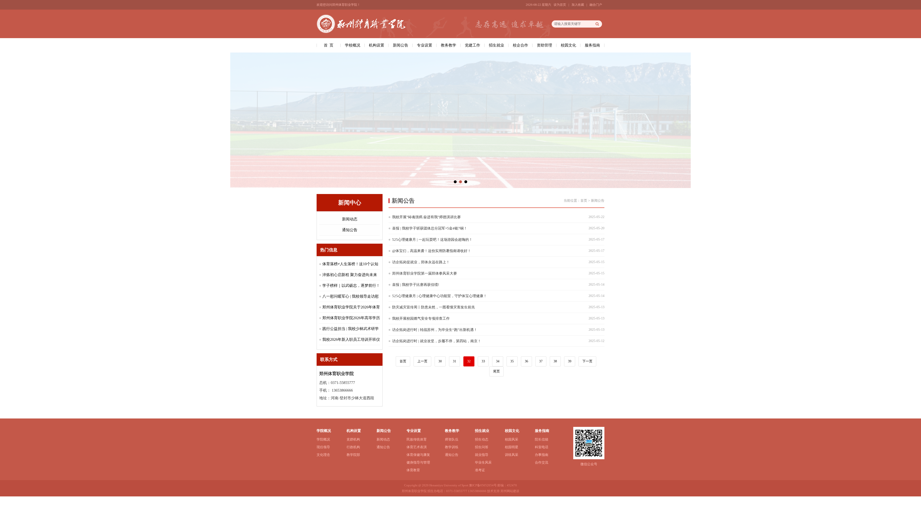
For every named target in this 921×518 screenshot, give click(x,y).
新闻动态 (349, 219)
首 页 (328, 45)
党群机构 (353, 439)
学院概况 (323, 439)
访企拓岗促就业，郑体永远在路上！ (421, 262)
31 (454, 361)
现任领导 (323, 447)
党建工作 (472, 45)
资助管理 (544, 45)
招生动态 (481, 439)
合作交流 (541, 462)
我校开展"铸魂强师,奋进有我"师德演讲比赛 (426, 217)
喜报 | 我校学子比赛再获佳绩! (415, 285)
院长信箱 (541, 439)
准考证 (480, 470)
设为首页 (560, 4)
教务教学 (448, 45)
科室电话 (541, 447)
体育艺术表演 (417, 447)
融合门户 (596, 4)
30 (440, 361)
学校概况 (352, 45)
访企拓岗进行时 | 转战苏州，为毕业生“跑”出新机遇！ (434, 330)
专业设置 (424, 45)
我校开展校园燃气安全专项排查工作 (421, 318)
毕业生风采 (483, 462)
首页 (583, 200)
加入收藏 (578, 4)
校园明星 (511, 447)
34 (497, 361)
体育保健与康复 (418, 455)
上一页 (422, 361)
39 (569, 361)
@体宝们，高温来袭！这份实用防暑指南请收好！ (431, 251)
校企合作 (520, 45)
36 (526, 361)
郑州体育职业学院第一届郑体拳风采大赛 (424, 273)
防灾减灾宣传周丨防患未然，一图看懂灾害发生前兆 (433, 307)
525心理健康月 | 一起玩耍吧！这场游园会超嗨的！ (432, 239)
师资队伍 (451, 439)
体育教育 (413, 470)
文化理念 (323, 455)
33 (483, 361)
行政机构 (353, 447)
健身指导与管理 (418, 462)
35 (512, 361)
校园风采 (511, 439)
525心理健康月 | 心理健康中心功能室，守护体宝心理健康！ (439, 296)
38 (555, 361)
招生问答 (481, 447)
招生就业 (496, 45)
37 (541, 361)
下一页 (587, 361)
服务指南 (592, 45)
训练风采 (511, 455)
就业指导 (481, 455)
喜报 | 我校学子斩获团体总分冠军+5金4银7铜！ (429, 228)
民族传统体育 (417, 439)
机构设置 (376, 45)
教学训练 (451, 447)
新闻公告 (400, 45)
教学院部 (353, 455)
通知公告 (349, 230)
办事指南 (541, 455)
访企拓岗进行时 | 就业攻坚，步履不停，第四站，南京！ (436, 341)
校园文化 (568, 45)
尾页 (496, 371)
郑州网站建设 (510, 491)
